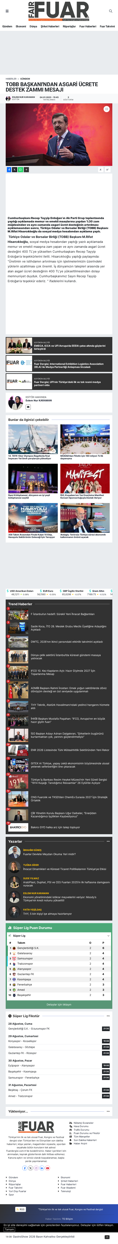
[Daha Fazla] (26, 169)
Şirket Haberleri (50, 26)
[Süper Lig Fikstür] (108, 1015)
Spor (11, 1194)
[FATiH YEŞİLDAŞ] (14, 911)
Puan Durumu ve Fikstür (87, 1133)
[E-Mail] (28, 407)
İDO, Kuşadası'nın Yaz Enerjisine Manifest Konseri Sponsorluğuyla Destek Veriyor (82, 496)
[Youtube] (47, 1168)
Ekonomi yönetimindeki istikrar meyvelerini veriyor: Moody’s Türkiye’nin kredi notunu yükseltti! (59, 899)
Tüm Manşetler (82, 1136)
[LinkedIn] (41, 1168)
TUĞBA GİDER (31, 865)
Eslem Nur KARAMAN (39, 400)
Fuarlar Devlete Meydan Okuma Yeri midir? (49, 854)
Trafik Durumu (81, 1129)
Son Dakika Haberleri (85, 1140)
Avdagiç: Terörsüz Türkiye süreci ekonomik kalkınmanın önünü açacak (83, 536)
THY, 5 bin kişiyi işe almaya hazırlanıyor (47, 913)
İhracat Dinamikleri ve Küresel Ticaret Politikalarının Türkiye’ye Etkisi (64, 869)
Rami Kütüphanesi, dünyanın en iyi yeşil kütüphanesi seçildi (29, 496)
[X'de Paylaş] (14, 169)
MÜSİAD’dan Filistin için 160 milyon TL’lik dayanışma (81, 457)
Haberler (11, 78)
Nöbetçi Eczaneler (84, 1123)
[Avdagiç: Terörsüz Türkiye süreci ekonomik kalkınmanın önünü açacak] (85, 517)
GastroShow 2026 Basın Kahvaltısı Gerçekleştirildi (44, 1236)
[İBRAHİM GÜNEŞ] (14, 852)
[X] (30, 1168)
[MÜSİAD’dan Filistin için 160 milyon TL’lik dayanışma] (85, 439)
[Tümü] (108, 841)
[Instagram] (36, 1168)
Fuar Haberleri (87, 26)
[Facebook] (24, 1168)
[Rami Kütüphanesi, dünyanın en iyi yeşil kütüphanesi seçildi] (33, 478)
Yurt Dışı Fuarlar (17, 1191)
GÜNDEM (25, 78)
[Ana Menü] (7, 11)
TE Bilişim (67, 1219)
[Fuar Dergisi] (59, 11)
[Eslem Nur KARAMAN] (15, 402)
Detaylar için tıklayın (59, 1004)
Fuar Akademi (68, 1187)
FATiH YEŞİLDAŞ (32, 909)
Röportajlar (69, 26)
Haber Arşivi (80, 1143)
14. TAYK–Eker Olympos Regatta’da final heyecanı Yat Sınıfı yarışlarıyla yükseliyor (29, 457)
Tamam (9, 1229)
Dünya (33, 26)
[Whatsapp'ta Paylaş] (20, 169)
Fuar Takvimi (107, 26)
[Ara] (110, 11)
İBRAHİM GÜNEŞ (32, 850)
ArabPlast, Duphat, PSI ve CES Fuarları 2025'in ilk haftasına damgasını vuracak (66, 884)
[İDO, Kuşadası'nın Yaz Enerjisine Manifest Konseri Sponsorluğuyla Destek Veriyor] (85, 478)
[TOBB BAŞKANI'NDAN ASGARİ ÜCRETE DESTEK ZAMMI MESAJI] (59, 134)
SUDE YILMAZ (31, 878)
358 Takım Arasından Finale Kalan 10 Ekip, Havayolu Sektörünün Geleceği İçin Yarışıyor (31, 536)
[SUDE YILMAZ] (14, 881)
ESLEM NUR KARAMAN (36, 893)
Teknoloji (66, 1191)
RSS (21, 1209)
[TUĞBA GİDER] (14, 866)
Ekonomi (21, 26)
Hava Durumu (81, 1126)
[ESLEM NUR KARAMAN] (14, 896)
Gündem (7, 26)
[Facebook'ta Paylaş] (9, 169)
